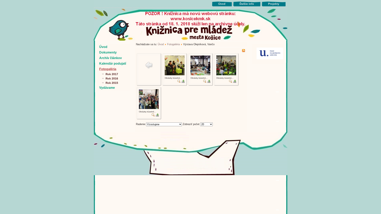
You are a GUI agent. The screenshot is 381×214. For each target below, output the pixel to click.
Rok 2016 (112, 78)
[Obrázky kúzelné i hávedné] (175, 74)
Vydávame (107, 87)
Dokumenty (108, 52)
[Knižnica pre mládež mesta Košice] (190, 174)
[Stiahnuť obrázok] (183, 81)
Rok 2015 (112, 82)
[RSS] (243, 51)
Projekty (273, 3)
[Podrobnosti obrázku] (179, 81)
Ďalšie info (247, 3)
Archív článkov (110, 58)
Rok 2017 (112, 74)
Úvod (221, 3)
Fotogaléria (107, 69)
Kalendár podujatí (112, 63)
